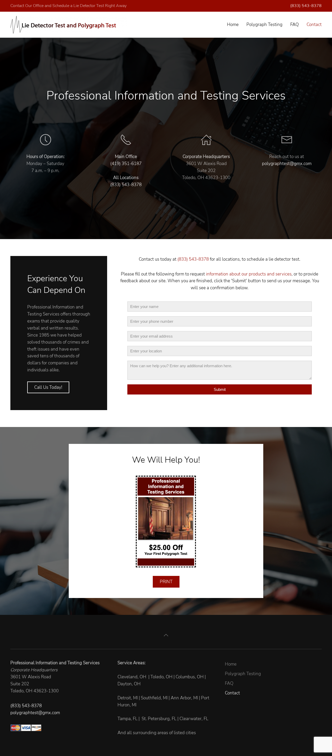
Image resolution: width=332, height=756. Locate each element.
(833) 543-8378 (306, 6)
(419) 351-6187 (126, 164)
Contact (314, 25)
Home (233, 25)
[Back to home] (68, 25)
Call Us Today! (48, 387)
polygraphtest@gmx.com (287, 164)
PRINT (166, 582)
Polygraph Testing (264, 25)
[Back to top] (166, 635)
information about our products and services (249, 274)
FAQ (294, 25)
